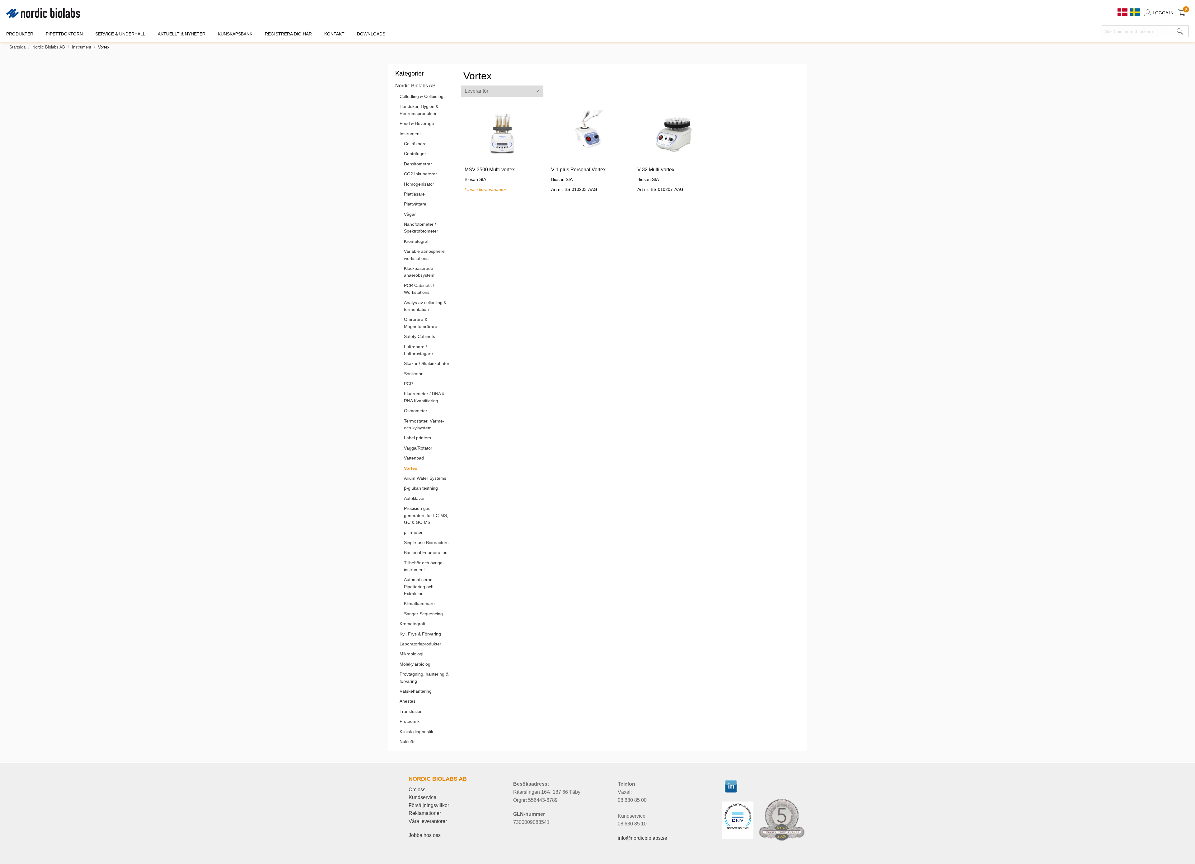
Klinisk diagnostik (416, 731)
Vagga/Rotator (418, 448)
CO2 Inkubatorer (420, 173)
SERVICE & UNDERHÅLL (120, 33)
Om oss (417, 789)
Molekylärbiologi (415, 664)
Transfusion (411, 711)
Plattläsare (414, 194)
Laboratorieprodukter (420, 643)
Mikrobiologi (411, 653)
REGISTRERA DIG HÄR (288, 33)
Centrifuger (415, 153)
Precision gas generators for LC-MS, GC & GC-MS (426, 515)
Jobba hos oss (425, 835)
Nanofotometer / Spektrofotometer (421, 227)
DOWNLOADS (371, 33)
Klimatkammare (419, 603)
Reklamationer (425, 813)
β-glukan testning (421, 488)
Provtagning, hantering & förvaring (424, 677)
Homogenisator (419, 184)
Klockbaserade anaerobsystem (419, 272)
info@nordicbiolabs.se (642, 838)
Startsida (17, 47)
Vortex (410, 468)
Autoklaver (414, 498)
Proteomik (409, 721)
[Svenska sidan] (1135, 11)
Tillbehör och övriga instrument (423, 566)
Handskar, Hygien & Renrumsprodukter (419, 110)
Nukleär (407, 741)
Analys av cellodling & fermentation (425, 306)
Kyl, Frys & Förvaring (420, 633)
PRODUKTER (19, 33)
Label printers (417, 437)
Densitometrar (418, 163)
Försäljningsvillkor (429, 805)
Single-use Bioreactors (426, 542)
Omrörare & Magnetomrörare (420, 323)
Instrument (81, 47)
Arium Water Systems (425, 478)
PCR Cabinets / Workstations (419, 289)
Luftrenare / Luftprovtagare (418, 350)
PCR (408, 383)
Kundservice (422, 797)
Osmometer (415, 410)
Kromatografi (416, 241)
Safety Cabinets (419, 336)
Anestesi (408, 701)
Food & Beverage (417, 123)
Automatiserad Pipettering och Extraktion (418, 586)
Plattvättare (415, 203)
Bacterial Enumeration (426, 552)
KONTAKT (334, 33)
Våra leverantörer (428, 821)
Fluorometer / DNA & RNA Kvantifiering (424, 397)
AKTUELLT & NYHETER (181, 33)
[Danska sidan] (1123, 11)
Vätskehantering (416, 691)
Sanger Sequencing (423, 613)
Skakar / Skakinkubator (426, 363)
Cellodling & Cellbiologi (422, 96)
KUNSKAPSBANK (235, 33)
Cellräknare (415, 143)
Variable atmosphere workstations (424, 255)
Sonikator (413, 373)
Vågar (410, 214)
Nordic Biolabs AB (48, 47)
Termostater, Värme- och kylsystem (424, 424)
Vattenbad (414, 457)
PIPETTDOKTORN (64, 33)
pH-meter (413, 532)
